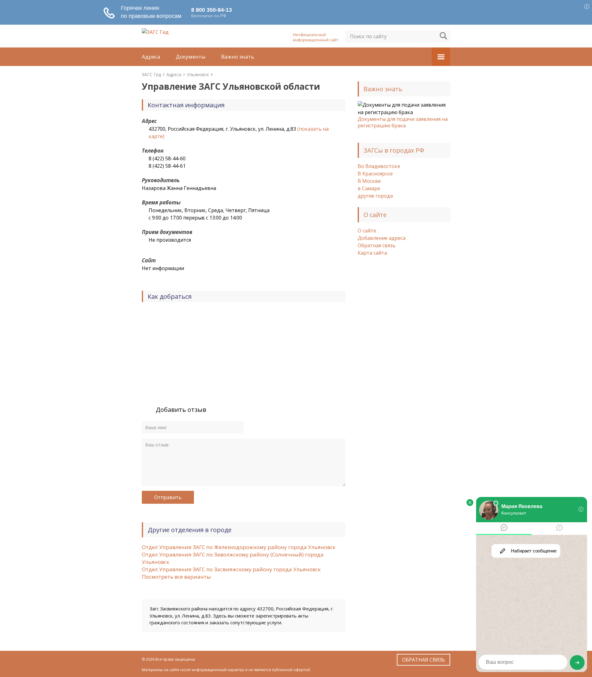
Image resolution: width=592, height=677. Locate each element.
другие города (375, 195)
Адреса (151, 56)
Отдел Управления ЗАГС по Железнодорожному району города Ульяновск (238, 547)
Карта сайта (372, 252)
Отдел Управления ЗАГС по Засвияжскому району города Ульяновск (231, 569)
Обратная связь (377, 245)
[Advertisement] (404, 361)
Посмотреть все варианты (176, 576)
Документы (191, 56)
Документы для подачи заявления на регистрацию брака (403, 122)
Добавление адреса (381, 238)
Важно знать (237, 56)
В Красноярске (375, 173)
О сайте (367, 230)
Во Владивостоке (379, 166)
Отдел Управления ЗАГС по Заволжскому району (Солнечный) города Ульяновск (232, 558)
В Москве (369, 181)
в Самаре (369, 188)
